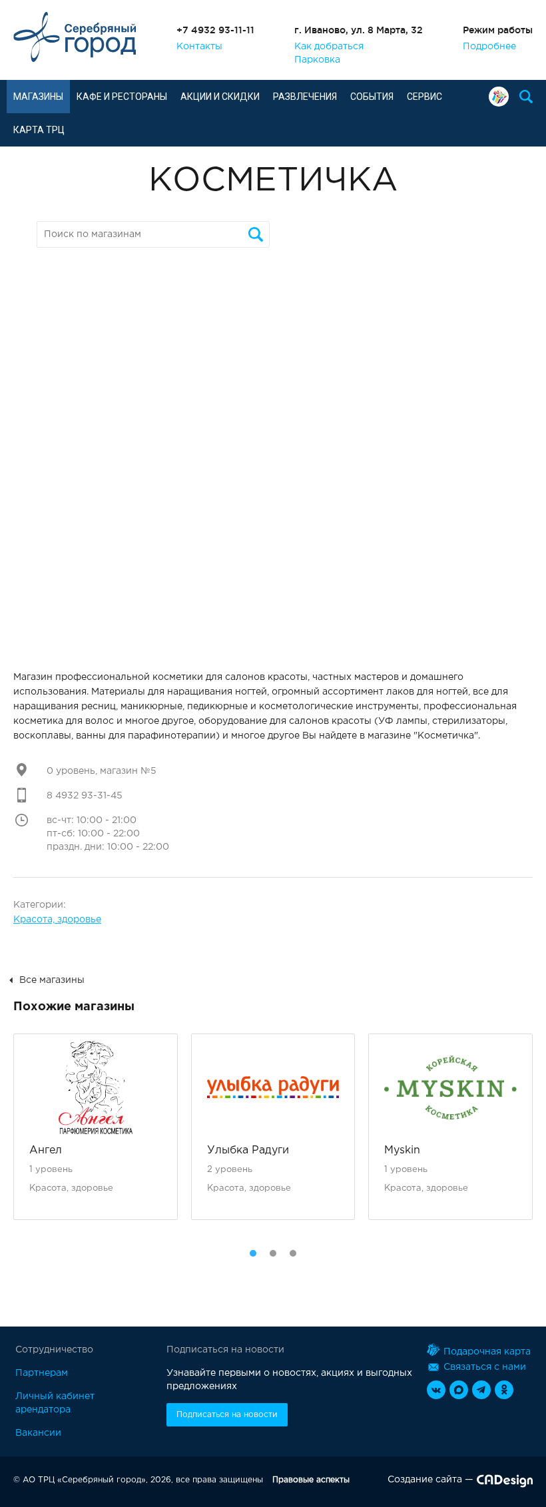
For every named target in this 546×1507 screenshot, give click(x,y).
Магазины (38, 96)
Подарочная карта (502, 96)
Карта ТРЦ (39, 130)
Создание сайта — (430, 1480)
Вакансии (38, 1433)
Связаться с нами (484, 1367)
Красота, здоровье (57, 920)
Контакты (199, 47)
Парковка (317, 60)
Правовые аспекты (311, 1480)
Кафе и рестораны (122, 96)
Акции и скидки (220, 96)
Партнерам (41, 1373)
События (372, 96)
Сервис (424, 96)
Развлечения (305, 96)
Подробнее (489, 47)
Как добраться (329, 47)
